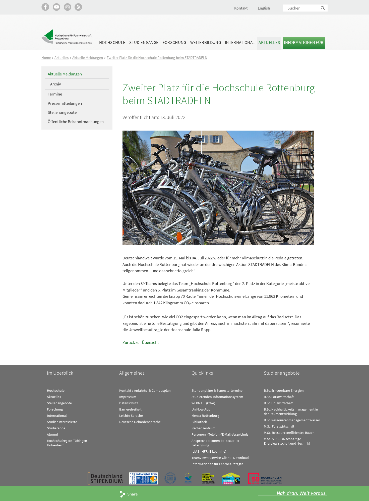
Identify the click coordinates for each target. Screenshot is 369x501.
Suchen (323, 8)
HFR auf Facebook (45, 7)
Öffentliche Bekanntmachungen (76, 121)
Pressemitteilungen (65, 103)
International (240, 42)
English (264, 8)
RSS (78, 7)
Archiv (55, 83)
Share (132, 494)
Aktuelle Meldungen (87, 57)
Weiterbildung (205, 42)
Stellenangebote (62, 112)
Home (46, 57)
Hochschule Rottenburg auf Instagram (67, 7)
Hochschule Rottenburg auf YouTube (56, 7)
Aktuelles (269, 42)
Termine (55, 94)
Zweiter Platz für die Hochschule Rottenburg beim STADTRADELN (157, 57)
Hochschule (112, 42)
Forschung (174, 42)
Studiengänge (143, 42)
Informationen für (303, 42)
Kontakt (241, 8)
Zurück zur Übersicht (140, 342)
